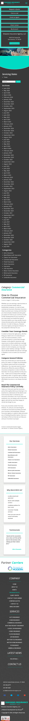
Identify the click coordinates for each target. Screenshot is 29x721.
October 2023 (8, 159)
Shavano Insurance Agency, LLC (10, 703)
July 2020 (6, 246)
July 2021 (6, 220)
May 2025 (7, 117)
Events (14, 586)
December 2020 (9, 235)
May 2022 (7, 197)
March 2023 (7, 175)
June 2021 (7, 222)
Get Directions (14, 43)
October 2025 (8, 106)
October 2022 (8, 186)
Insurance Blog (14, 588)
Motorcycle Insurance (10, 273)
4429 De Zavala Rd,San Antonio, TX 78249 (14, 678)
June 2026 (7, 88)
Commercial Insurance (11, 426)
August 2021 (8, 217)
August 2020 (8, 244)
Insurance (7, 266)
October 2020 (8, 240)
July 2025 (6, 113)
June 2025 (7, 115)
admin (17, 300)
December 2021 (9, 208)
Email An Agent (14, 603)
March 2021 (7, 228)
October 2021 (8, 213)
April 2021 (7, 226)
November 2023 (9, 157)
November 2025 (9, 104)
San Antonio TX (5, 428)
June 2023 (7, 168)
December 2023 (9, 155)
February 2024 (8, 151)
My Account (14, 29)
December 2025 (9, 102)
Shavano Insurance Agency (16, 428)
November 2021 (9, 211)
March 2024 (7, 148)
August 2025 (8, 110)
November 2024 (9, 131)
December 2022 (9, 182)
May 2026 (7, 90)
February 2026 (8, 97)
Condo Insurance (12, 462)
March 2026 (7, 95)
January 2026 (8, 99)
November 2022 (9, 184)
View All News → (14, 655)
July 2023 (6, 166)
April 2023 (7, 173)
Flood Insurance (9, 262)
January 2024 (8, 153)
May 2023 (7, 171)
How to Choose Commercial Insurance (13, 296)
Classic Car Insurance (10, 257)
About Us (14, 583)
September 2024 (9, 135)
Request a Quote (14, 9)
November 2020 (9, 237)
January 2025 (8, 126)
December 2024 (9, 128)
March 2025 (7, 122)
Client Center (14, 25)
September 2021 (9, 215)
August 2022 (8, 191)
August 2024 (8, 137)
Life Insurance (8, 268)
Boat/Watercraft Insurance (12, 255)
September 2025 (9, 108)
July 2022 (6, 193)
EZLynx (20, 706)
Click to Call (14, 13)
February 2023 (8, 177)
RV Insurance (8, 275)
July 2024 (6, 139)
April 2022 (7, 200)
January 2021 (8, 233)
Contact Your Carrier (14, 594)
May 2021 (7, 224)
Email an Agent (14, 17)
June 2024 (7, 142)
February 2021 (8, 231)
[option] (16, 564)
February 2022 (8, 204)
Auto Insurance (8, 253)
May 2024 (7, 144)
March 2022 (7, 202)
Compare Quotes (14, 597)
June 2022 (7, 195)
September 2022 (9, 188)
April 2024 (7, 146)
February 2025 (8, 124)
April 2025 (7, 119)
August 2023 (8, 164)
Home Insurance (9, 264)
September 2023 (9, 162)
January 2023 (8, 179)
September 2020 (9, 242)
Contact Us (14, 600)
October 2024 (8, 133)
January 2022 (8, 206)
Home (14, 580)
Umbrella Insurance (10, 277)
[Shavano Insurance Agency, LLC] (10, 3)
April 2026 (7, 93)
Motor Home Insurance (11, 271)
